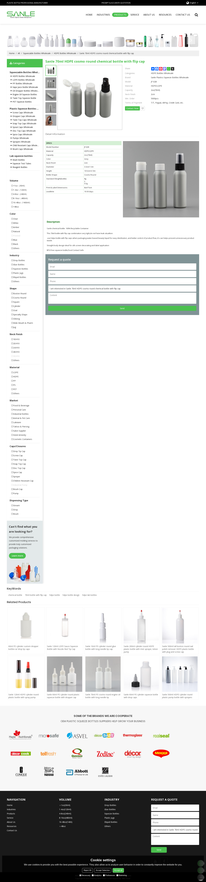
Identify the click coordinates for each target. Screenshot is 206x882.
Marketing (123, 875)
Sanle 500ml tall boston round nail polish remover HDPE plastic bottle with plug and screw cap (178, 649)
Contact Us (183, 14)
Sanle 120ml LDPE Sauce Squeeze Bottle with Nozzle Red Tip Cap (62, 647)
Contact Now (132, 108)
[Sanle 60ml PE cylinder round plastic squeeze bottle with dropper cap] (64, 674)
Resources (165, 14)
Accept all (118, 870)
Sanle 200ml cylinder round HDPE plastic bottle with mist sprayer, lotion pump (141, 649)
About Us (149, 14)
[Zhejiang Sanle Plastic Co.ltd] (21, 15)
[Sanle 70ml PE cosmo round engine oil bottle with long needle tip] (103, 674)
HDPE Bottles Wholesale (65, 53)
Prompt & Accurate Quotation (116, 3)
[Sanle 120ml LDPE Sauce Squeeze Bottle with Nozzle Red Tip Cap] (64, 625)
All (19, 53)
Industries (103, 14)
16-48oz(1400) (65, 822)
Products (120, 14)
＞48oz (62, 826)
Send (122, 308)
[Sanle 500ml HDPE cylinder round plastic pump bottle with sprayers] (179, 674)
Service (134, 14)
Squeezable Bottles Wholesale (37, 53)
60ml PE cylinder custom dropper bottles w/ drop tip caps (23, 647)
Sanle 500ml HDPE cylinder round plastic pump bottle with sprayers (177, 696)
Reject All (87, 870)
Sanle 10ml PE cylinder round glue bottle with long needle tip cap (100, 647)
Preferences (110, 875)
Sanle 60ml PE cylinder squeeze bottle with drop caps (141, 696)
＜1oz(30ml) (64, 805)
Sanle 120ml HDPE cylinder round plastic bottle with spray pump (23, 696)
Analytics (98, 875)
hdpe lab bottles (89, 595)
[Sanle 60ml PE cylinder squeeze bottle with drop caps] (141, 674)
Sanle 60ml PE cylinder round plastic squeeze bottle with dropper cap (63, 696)
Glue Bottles (110, 809)
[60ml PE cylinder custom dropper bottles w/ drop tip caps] (26, 625)
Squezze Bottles (111, 813)
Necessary (86, 875)
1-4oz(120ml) (65, 809)
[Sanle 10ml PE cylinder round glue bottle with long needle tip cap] (103, 625)
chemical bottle (15, 595)
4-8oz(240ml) (65, 813)
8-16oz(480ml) (65, 817)
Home (89, 14)
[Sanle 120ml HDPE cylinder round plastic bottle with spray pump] (26, 674)
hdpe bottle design (71, 595)
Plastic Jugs (109, 817)
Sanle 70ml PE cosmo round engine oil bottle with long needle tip (102, 696)
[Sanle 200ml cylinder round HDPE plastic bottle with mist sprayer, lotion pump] (141, 625)
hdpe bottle (54, 595)
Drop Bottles (110, 805)
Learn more (17, 555)
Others (107, 826)
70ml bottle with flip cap (36, 595)
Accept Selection (103, 870)
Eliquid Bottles (110, 822)
